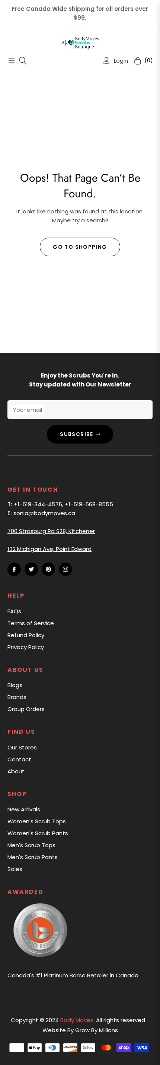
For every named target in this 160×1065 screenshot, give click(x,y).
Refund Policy (25, 635)
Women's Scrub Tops (36, 821)
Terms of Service (30, 623)
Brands (16, 697)
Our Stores (22, 747)
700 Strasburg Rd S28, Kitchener (51, 531)
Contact (19, 759)
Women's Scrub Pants (37, 833)
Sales (14, 869)
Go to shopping (80, 247)
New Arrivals (23, 809)
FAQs (14, 611)
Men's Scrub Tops (31, 845)
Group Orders (26, 709)
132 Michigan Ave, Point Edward (49, 549)
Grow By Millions (96, 1030)
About (16, 771)
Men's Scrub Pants (32, 857)
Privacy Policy (25, 647)
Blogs (14, 685)
